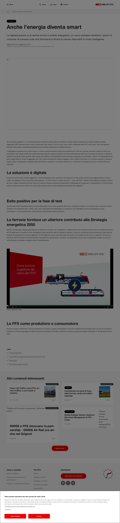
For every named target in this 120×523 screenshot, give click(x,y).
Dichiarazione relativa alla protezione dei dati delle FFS (20, 506)
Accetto (39, 516)
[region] (60, 507)
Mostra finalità (15, 516)
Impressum (8, 509)
